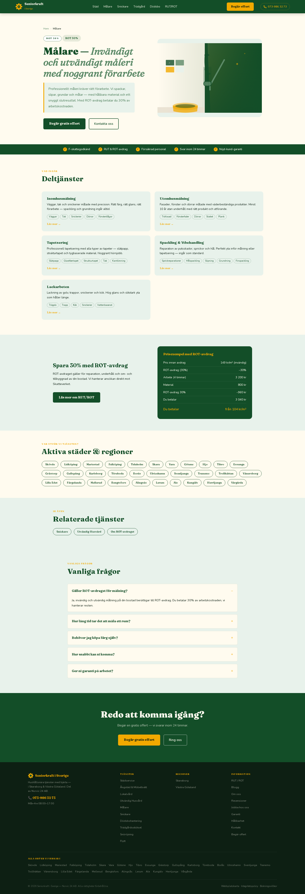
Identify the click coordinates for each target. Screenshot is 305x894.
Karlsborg (95, 473)
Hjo (205, 464)
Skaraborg (182, 781)
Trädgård (139, 7)
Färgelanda (74, 482)
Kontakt (235, 827)
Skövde (50, 464)
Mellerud (96, 482)
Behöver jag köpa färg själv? (95, 638)
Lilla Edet (51, 482)
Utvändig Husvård (89, 531)
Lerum (160, 482)
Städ (96, 7)
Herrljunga (214, 482)
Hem (46, 28)
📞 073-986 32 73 (42, 798)
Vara (172, 464)
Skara (156, 464)
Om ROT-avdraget (122, 531)
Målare (108, 7)
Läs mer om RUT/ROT (76, 397)
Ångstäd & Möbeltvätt (133, 787)
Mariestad (93, 464)
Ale (175, 482)
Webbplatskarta (230, 886)
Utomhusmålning (174, 198)
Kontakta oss (103, 124)
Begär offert (240, 6)
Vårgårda (237, 482)
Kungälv (192, 482)
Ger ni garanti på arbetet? (92, 671)
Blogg (235, 787)
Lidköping (70, 464)
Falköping (115, 464)
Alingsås (141, 482)
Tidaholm (137, 464)
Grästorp (51, 473)
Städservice (127, 781)
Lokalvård (126, 794)
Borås (137, 473)
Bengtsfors (118, 482)
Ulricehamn (157, 473)
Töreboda (117, 473)
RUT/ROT (171, 7)
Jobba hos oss (240, 807)
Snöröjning (126, 834)
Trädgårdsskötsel (131, 827)
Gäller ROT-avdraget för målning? (99, 591)
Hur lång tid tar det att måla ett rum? (101, 621)
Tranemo (204, 473)
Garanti (235, 814)
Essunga (238, 464)
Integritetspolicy (249, 886)
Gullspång (73, 473)
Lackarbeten (58, 287)
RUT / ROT (237, 781)
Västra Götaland (186, 787)
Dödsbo (155, 7)
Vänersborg (250, 473)
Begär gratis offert (64, 123)
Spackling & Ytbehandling (182, 242)
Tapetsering (57, 242)
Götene (188, 464)
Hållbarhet (237, 821)
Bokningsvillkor (268, 886)
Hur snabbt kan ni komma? (93, 654)
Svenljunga (181, 473)
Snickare (122, 7)
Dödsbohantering (131, 821)
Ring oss (175, 740)
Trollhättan (226, 473)
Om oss (236, 794)
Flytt (123, 841)
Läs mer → (54, 223)
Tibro (220, 464)
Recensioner (238, 801)
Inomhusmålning (61, 198)
